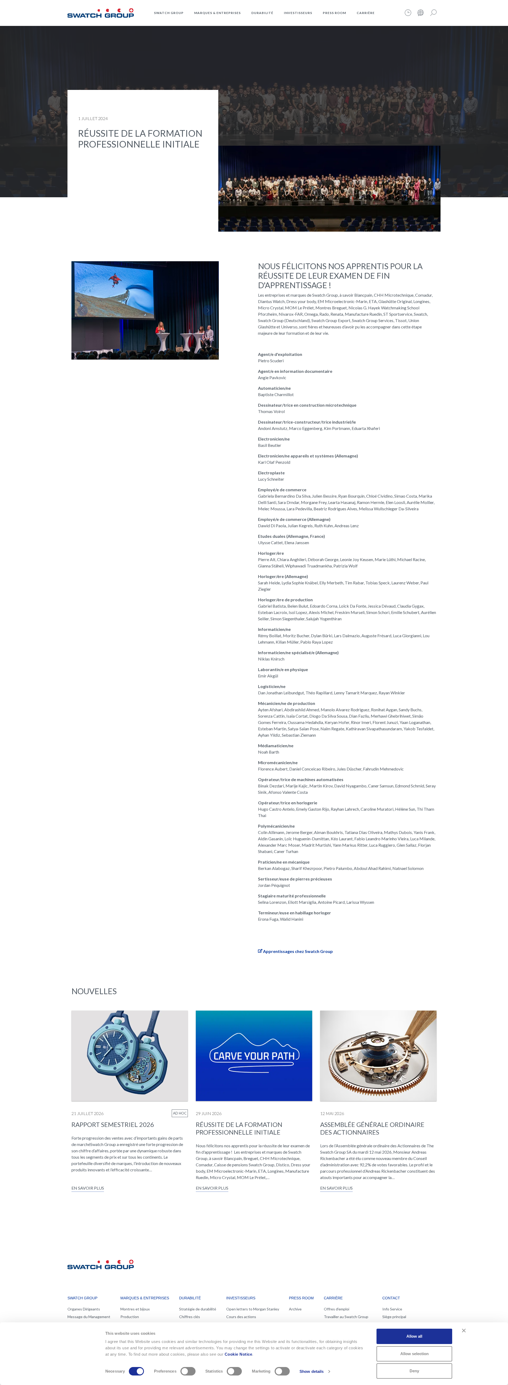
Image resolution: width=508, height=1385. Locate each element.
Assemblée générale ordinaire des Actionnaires (372, 1128)
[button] (82, 310)
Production (129, 1316)
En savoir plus (87, 1187)
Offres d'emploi (336, 1309)
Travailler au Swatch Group (346, 1316)
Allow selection (414, 1353)
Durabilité (262, 13)
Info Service (392, 1309)
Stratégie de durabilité (197, 1309)
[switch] (188, 1371)
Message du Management (88, 1316)
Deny (414, 1371)
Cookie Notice (238, 1354)
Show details (312, 1371)
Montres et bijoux (135, 1309)
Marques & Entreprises (217, 13)
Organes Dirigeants (83, 1309)
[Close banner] (464, 1330)
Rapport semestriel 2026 (112, 1124)
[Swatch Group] (100, 12)
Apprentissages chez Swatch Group (298, 951)
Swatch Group (169, 13)
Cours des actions (241, 1316)
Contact (391, 1298)
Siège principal (394, 1316)
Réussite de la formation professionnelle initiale (239, 1128)
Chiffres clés (189, 1316)
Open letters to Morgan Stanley (252, 1309)
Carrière (366, 13)
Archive (295, 1309)
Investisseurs (298, 13)
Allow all (414, 1336)
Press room (334, 13)
